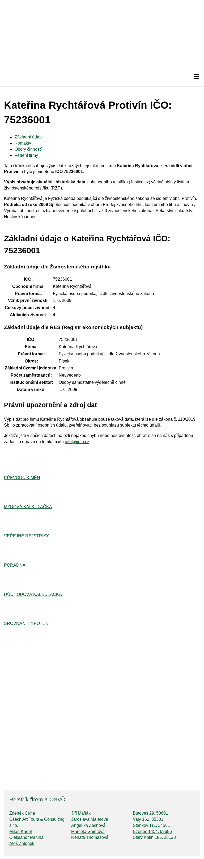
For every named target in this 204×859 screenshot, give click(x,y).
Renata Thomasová (89, 837)
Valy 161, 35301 (148, 819)
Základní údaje (29, 137)
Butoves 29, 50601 (150, 813)
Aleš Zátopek (21, 843)
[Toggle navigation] (196, 76)
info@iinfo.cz (77, 441)
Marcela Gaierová (88, 831)
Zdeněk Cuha (22, 813)
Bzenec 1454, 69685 (152, 831)
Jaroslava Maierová (89, 819)
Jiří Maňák (81, 813)
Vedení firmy (26, 155)
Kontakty (23, 143)
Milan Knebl (20, 831)
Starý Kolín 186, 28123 (154, 837)
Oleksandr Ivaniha (26, 837)
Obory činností (28, 149)
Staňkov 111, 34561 (151, 825)
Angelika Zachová (88, 825)
